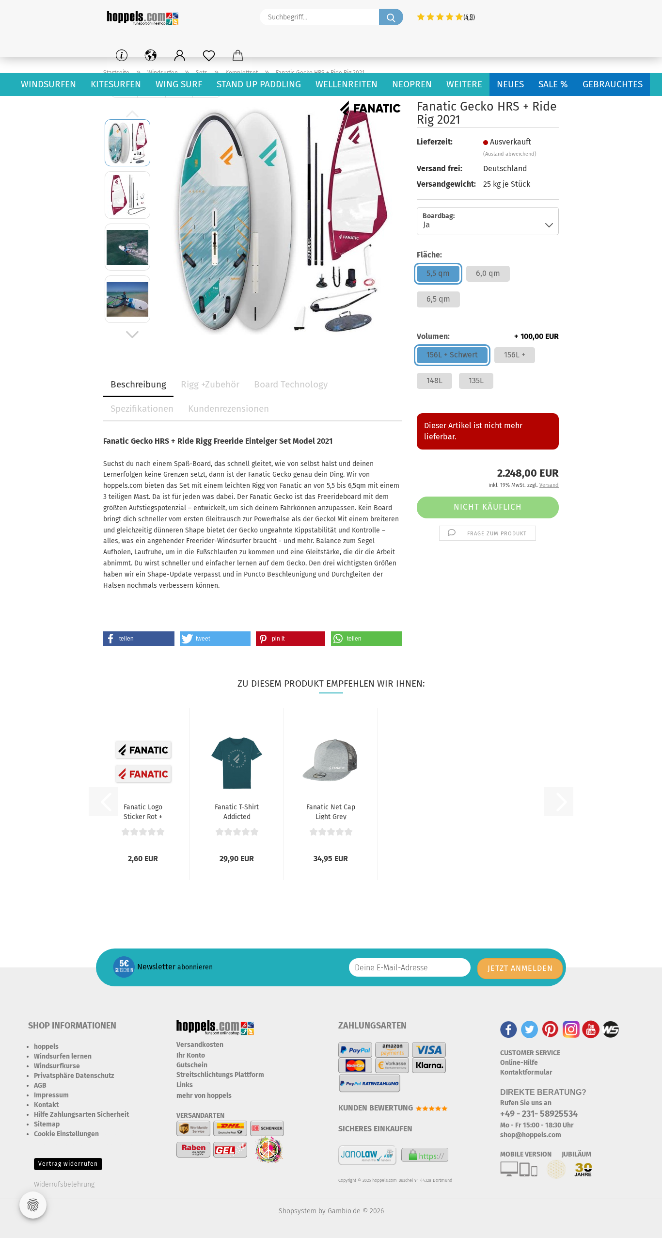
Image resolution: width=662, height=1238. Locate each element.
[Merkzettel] (208, 56)
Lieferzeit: (435, 141)
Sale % (553, 84)
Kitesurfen (116, 84)
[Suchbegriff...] (391, 17)
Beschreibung (138, 384)
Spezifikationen (141, 408)
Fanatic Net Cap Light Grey (330, 811)
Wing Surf (179, 84)
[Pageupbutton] (635, 1223)
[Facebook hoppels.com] (508, 1029)
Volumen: (488, 336)
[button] (179, 56)
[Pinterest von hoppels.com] (550, 1029)
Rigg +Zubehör (210, 384)
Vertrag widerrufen (68, 1163)
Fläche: (429, 254)
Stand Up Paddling (259, 84)
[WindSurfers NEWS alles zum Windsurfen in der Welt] (610, 1029)
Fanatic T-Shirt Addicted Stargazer (237, 811)
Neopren (412, 84)
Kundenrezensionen (228, 408)
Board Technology (291, 384)
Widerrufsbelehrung (64, 1184)
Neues (510, 84)
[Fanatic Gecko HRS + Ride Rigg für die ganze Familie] (280, 220)
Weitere (464, 84)
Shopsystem (297, 1211)
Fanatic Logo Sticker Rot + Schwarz (143, 811)
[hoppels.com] (144, 17)
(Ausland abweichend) (509, 154)
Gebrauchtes (613, 84)
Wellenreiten (346, 84)
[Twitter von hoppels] (529, 1029)
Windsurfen (48, 84)
